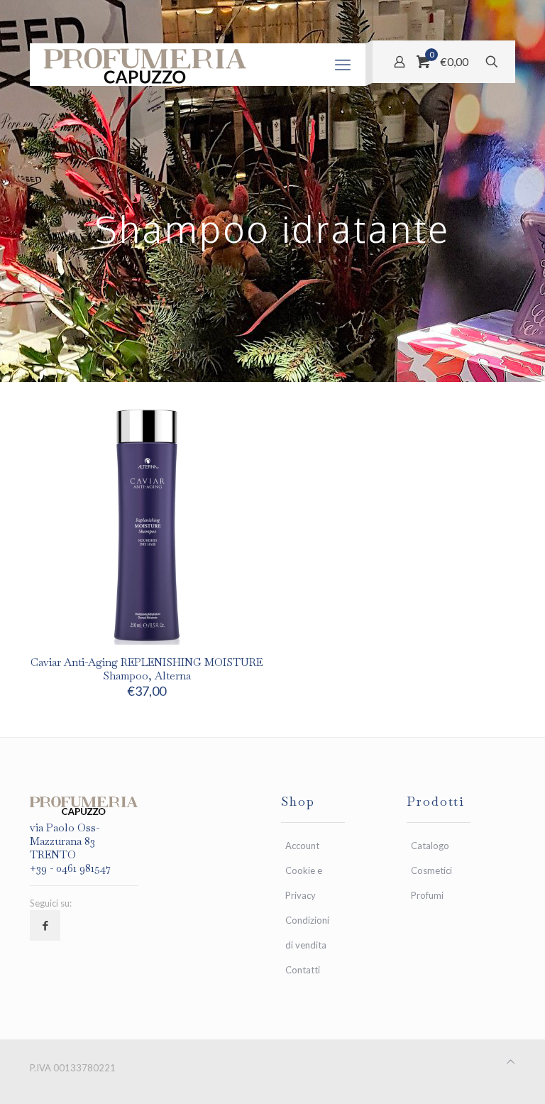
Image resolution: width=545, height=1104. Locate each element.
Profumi (427, 895)
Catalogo (430, 845)
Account (302, 845)
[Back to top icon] (510, 1062)
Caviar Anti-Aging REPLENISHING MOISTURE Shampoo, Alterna (147, 668)
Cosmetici (431, 870)
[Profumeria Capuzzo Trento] (146, 64)
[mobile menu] (343, 65)
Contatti (302, 969)
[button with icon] (45, 925)
